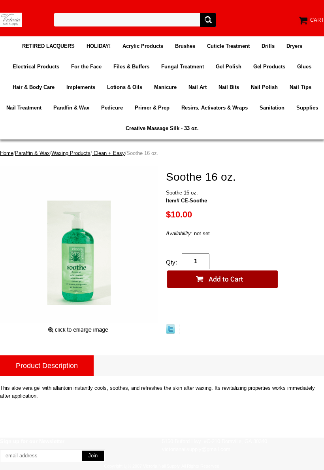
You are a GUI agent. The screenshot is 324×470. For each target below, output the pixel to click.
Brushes (185, 46)
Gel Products (269, 67)
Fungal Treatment (182, 67)
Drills (268, 46)
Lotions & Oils (124, 87)
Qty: (171, 262)
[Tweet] (170, 332)
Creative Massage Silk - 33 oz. (162, 128)
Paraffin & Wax (71, 108)
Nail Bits (229, 87)
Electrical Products (36, 67)
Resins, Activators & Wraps (214, 108)
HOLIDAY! (99, 46)
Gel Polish (228, 67)
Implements (80, 87)
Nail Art (197, 87)
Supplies (307, 108)
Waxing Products (70, 153)
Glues (304, 67)
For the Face (86, 67)
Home (6, 153)
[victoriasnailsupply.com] (11, 19)
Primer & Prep (152, 108)
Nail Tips (300, 87)
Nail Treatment (23, 108)
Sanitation (272, 108)
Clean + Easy (108, 153)
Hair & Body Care (34, 87)
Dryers (294, 46)
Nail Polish (264, 87)
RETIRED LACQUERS (48, 46)
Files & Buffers (131, 67)
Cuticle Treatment (228, 46)
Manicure (165, 87)
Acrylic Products (142, 46)
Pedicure (112, 108)
